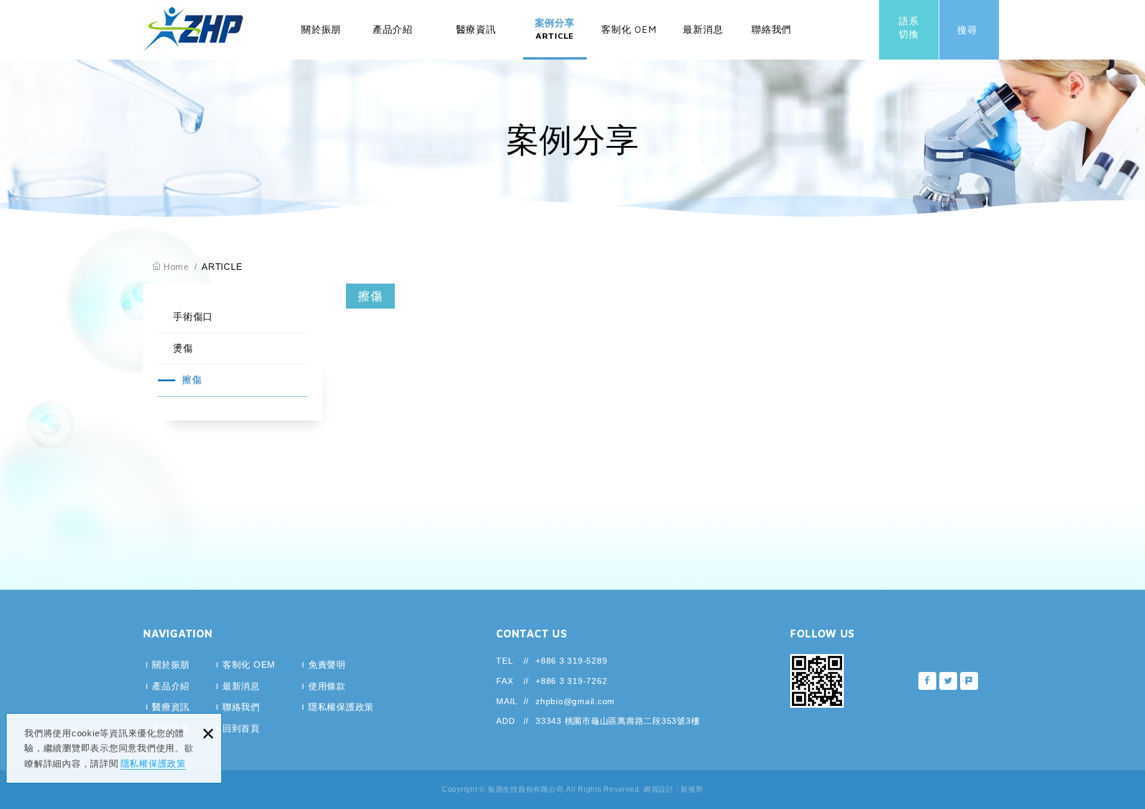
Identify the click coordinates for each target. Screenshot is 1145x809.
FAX (504, 681)
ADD (505, 721)
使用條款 (327, 686)
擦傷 (192, 380)
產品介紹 (392, 39)
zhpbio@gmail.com (575, 701)
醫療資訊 (476, 39)
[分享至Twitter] (948, 681)
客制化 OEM (628, 39)
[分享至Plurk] (969, 681)
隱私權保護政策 (153, 763)
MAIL (507, 701)
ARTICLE (222, 267)
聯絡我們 (771, 39)
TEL (504, 660)
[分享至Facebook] (927, 681)
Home (176, 267)
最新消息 (703, 39)
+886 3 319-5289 (571, 660)
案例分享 (555, 29)
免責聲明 (327, 664)
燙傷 (183, 348)
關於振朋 (321, 39)
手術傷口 (193, 317)
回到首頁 (241, 728)
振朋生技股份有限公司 (193, 29)
